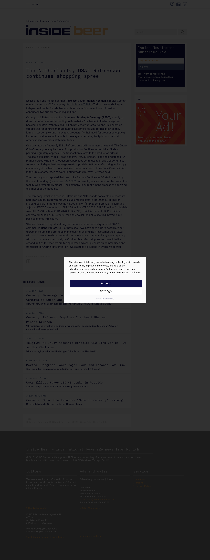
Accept (106, 283)
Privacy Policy (108, 298)
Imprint (99, 298)
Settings (106, 291)
